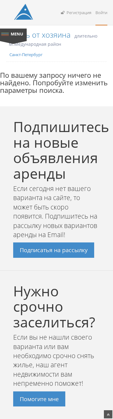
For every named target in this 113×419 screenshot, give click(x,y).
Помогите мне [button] (39, 399)
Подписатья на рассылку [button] (54, 250)
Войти (101, 12)
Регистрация (78, 12)
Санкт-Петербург (26, 54)
